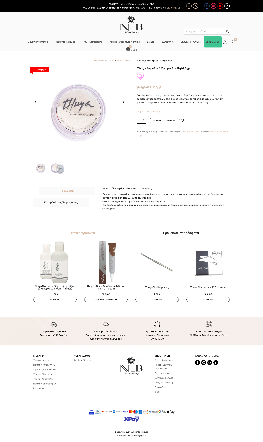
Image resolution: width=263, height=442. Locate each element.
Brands (150, 42)
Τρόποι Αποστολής (43, 378)
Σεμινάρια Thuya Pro (191, 42)
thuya (139, 135)
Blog (157, 391)
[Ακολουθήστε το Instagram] (213, 6)
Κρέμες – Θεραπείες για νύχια (125, 42)
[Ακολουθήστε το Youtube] (220, 6)
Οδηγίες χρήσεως (164, 382)
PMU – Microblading (92, 42)
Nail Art (111, 60)
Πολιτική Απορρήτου (44, 364)
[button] (182, 120)
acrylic (212, 131)
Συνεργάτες (161, 387)
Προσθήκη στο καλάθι (164, 120)
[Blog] (195, 6)
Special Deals (212, 42)
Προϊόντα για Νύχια (65, 42)
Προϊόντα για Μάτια (37, 42)
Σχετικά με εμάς (41, 360)
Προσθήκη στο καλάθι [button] (106, 299)
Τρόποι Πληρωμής (43, 374)
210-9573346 (173, 7)
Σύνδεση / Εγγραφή (83, 360)
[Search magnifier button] (227, 31)
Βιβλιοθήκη (167, 42)
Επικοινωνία (39, 388)
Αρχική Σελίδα (98, 60)
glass (219, 131)
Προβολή (55, 299)
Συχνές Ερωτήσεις (164, 360)
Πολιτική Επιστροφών (44, 383)
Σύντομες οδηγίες (164, 377)
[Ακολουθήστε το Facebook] (207, 6)
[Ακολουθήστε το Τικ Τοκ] (227, 6)
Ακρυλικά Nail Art (124, 60)
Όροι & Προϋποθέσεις (44, 369)
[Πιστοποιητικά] (189, 6)
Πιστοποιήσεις (162, 373)
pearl (225, 131)
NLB (144, 435)
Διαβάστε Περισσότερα (149, 111)
